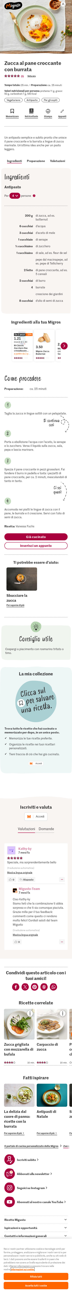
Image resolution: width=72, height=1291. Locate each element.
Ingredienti (14, 161)
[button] (11, 850)
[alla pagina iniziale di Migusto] (13, 4)
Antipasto (32, 100)
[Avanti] (64, 345)
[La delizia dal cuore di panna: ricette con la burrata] (19, 1109)
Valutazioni (57, 161)
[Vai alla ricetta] (19, 1037)
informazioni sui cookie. (22, 1269)
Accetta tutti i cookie (36, 1285)
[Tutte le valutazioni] (12, 76)
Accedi (38, 763)
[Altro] (62, 879)
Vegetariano (13, 100)
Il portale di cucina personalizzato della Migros (31, 1146)
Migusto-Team (29, 888)
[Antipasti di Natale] (52, 1109)
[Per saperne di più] (21, 600)
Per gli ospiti (50, 100)
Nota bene (34, 196)
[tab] (36, 1220)
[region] (36, 1265)
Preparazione (36, 161)
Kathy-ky (24, 848)
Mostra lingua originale (19, 872)
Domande (46, 828)
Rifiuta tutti (36, 1276)
